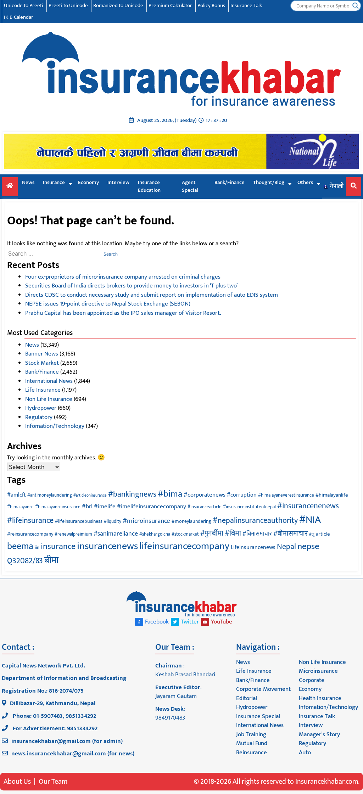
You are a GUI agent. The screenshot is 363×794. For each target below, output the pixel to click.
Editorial (246, 698)
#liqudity (112, 521)
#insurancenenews (308, 506)
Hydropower (40, 408)
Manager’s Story (319, 734)
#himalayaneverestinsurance (286, 495)
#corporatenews (204, 495)
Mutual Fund (251, 743)
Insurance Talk (246, 5)
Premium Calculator (170, 5)
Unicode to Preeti (23, 5)
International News (49, 381)
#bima (170, 493)
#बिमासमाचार (257, 534)
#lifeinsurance (30, 520)
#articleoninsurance (90, 495)
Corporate (311, 680)
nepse (308, 546)
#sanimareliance (116, 534)
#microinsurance (146, 520)
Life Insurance (43, 390)
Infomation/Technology (54, 426)
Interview (118, 182)
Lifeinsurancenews (253, 547)
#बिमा (233, 533)
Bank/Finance (229, 182)
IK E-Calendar (18, 17)
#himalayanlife (331, 495)
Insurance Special (258, 716)
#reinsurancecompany (30, 534)
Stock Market (42, 363)
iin (37, 548)
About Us (17, 781)
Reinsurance (251, 752)
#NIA (310, 520)
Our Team (53, 781)
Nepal (286, 546)
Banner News (41, 354)
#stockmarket (185, 534)
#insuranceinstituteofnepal (249, 507)
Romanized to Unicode (118, 5)
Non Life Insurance (48, 399)
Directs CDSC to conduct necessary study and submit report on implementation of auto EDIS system (151, 295)
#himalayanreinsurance (57, 507)
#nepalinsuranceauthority (255, 520)
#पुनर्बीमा (211, 533)
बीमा (51, 560)
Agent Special (190, 186)
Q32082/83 (25, 560)
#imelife (105, 506)
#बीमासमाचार (290, 533)
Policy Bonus (211, 5)
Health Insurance (320, 698)
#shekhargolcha (154, 534)
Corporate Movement (263, 689)
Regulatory (38, 417)
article (323, 534)
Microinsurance (318, 671)
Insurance (54, 182)
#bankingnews (132, 494)
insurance (58, 546)
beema (20, 546)
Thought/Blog (268, 182)
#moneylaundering (191, 521)
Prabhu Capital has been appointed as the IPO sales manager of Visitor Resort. (123, 313)
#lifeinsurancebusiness (78, 521)
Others (305, 182)
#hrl (87, 506)
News (28, 182)
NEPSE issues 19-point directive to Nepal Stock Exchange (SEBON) (107, 304)
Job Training (251, 734)
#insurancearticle (205, 507)
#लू (311, 534)
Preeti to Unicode (68, 5)
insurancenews (107, 546)
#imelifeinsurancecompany (151, 506)
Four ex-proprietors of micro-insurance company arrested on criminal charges (122, 277)
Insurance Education (149, 186)
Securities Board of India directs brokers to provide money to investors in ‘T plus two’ (131, 286)
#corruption (242, 494)
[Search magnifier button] (356, 6)
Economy (88, 182)
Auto (305, 752)
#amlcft (16, 494)
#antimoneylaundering (49, 495)
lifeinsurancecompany (184, 546)
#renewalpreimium (73, 534)
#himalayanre (20, 507)
